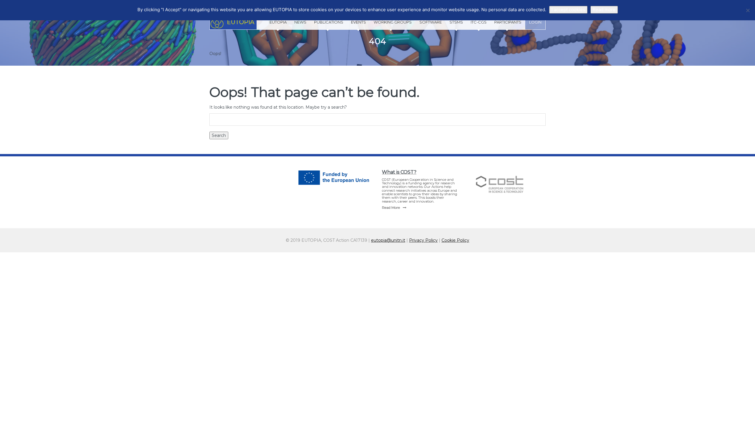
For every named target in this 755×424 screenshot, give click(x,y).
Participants (507, 22)
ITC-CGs (479, 22)
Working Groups (393, 22)
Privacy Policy (423, 240)
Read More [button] (391, 207)
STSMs (456, 22)
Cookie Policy (455, 240)
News (300, 22)
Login (535, 22)
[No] (748, 10)
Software (430, 22)
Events (358, 22)
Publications (328, 22)
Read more (604, 9)
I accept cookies (568, 9)
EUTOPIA (278, 22)
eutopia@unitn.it (388, 240)
